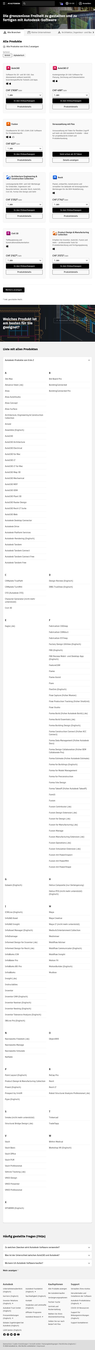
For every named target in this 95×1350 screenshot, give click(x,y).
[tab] (12, 32)
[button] (47, 360)
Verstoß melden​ (35, 1344)
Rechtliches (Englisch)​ (67, 1344)
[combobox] (38, 3)
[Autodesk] (14, 3)
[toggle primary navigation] (5, 3)
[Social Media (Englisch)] (11, 1334)
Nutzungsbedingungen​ (50, 1344)
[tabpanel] (47, 189)
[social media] (11, 1334)
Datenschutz (7, 1344)
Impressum (41, 1346)
